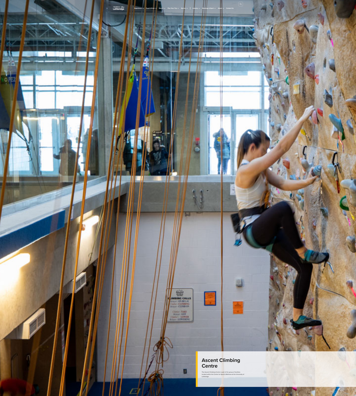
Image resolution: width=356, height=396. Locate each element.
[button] (139, 8)
